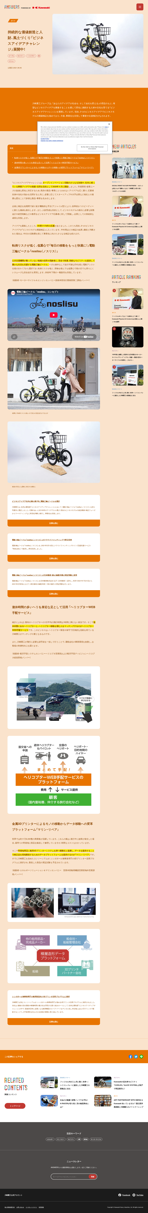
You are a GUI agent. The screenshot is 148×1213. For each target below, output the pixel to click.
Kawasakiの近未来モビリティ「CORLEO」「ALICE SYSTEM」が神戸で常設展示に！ (128, 1085)
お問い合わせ (20, 1207)
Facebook (126, 1195)
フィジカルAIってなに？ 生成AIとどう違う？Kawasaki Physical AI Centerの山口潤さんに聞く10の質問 (127, 226)
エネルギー (50, 1139)
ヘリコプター (31, 56)
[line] (141, 1057)
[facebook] (131, 1057)
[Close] (109, 124)
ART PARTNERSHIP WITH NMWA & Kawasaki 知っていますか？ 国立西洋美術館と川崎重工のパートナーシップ (128, 1103)
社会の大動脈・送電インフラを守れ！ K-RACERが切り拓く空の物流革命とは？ (74, 1103)
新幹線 (86, 1139)
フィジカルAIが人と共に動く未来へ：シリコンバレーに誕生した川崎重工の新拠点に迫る (127, 263)
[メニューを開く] (139, 6)
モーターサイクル (96, 1139)
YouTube (139, 1195)
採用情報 (41, 1207)
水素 (79, 1139)
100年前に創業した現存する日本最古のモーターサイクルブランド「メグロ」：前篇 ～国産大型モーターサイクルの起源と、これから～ (127, 357)
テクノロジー (60, 1139)
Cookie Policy (45, 139)
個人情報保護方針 (10, 1207)
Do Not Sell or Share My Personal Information (92, 148)
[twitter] (136, 1057)
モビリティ (20, 56)
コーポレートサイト (31, 1207)
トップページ (15, 1106)
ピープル (11, 56)
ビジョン (11, 61)
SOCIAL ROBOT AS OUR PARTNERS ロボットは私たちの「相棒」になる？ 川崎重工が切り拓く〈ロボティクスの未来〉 (127, 188)
